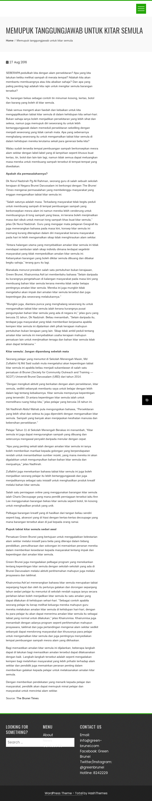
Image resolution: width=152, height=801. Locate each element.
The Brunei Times (27, 698)
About (48, 735)
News (47, 740)
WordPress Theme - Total (64, 793)
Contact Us (52, 745)
